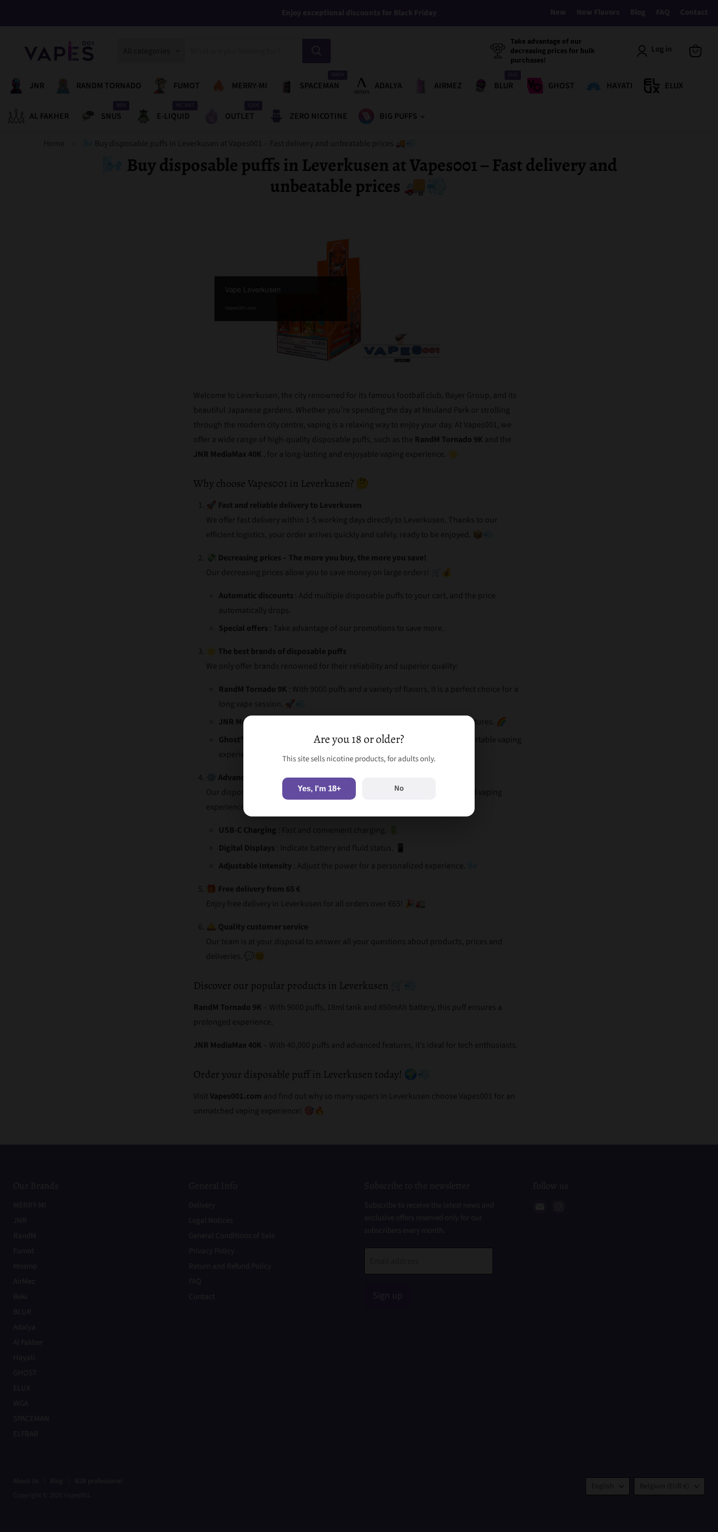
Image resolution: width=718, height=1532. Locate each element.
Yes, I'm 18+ (319, 788)
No (399, 788)
